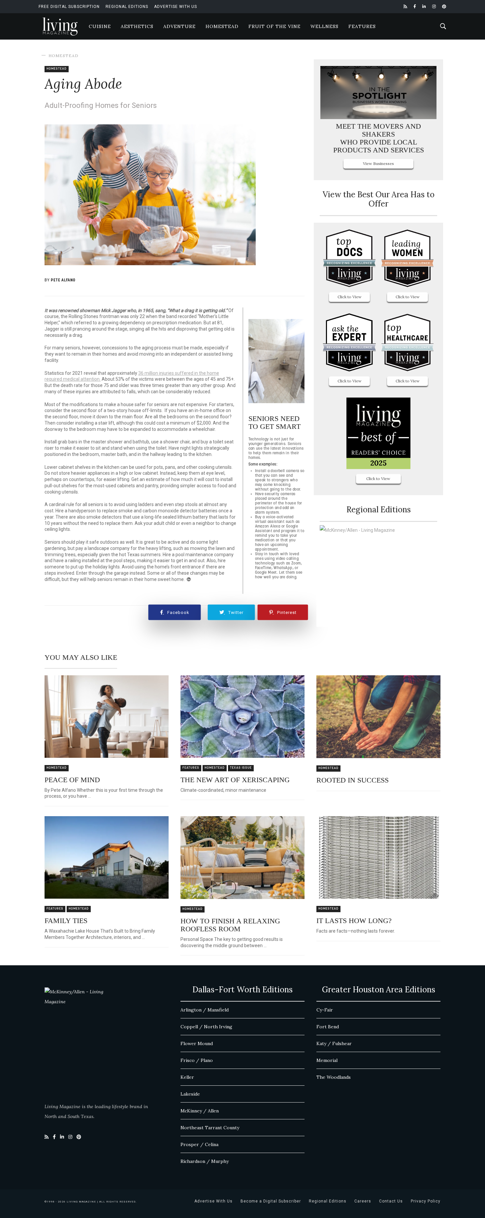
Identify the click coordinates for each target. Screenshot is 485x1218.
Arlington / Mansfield (204, 1010)
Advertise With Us (175, 6)
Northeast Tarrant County (209, 1128)
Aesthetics (137, 26)
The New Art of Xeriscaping (235, 780)
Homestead (222, 26)
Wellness (324, 26)
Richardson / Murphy (204, 1161)
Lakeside (190, 1094)
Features (362, 26)
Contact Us (391, 1201)
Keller (187, 1077)
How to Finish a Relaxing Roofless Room (230, 925)
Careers (362, 1201)
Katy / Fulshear (334, 1043)
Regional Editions (127, 6)
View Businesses (378, 163)
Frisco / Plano (196, 1060)
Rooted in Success (352, 780)
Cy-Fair (324, 1010)
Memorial (327, 1060)
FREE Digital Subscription (69, 6)
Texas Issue (241, 768)
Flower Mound (196, 1043)
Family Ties (66, 920)
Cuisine (100, 26)
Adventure (179, 26)
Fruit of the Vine (274, 26)
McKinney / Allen (199, 1111)
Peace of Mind (72, 780)
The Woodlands (333, 1077)
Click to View (350, 296)
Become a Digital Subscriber (271, 1201)
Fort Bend (327, 1027)
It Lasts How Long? (354, 920)
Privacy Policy (425, 1201)
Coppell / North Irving (206, 1027)
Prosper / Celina (199, 1144)
